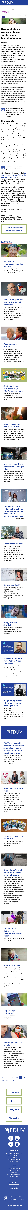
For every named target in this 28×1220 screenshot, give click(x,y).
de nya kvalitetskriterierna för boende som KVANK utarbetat (13, 175)
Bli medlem (14, 1092)
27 (21, 1077)
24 (9, 1077)
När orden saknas (12, 965)
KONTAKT (14, 1183)
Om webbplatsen (14, 1206)
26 (17, 1077)
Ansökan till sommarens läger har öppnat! (13, 264)
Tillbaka (14, 10)
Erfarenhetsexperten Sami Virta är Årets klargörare (13, 660)
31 (10, 1080)
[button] (25, 2)
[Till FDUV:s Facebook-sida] (11, 1138)
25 (13, 1077)
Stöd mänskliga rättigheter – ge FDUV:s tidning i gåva (13, 388)
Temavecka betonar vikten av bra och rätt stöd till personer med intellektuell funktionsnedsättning (14, 511)
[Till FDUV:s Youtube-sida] (17, 1144)
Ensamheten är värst (13, 544)
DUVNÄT (14, 1188)
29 (3, 1080)
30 (7, 1080)
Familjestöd (13, 1109)
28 (24, 1077)
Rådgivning (14, 1118)
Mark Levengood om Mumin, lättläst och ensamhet (13, 302)
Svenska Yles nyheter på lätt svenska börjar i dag (14, 466)
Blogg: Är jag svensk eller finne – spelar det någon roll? (13, 703)
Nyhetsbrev (14, 1101)
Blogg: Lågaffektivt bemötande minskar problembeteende (13, 872)
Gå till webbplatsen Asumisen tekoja (14, 228)
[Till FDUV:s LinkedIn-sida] (11, 1144)
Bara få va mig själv (13, 585)
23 (6, 1077)
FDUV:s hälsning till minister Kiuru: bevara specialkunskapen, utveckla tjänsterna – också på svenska (14, 748)
